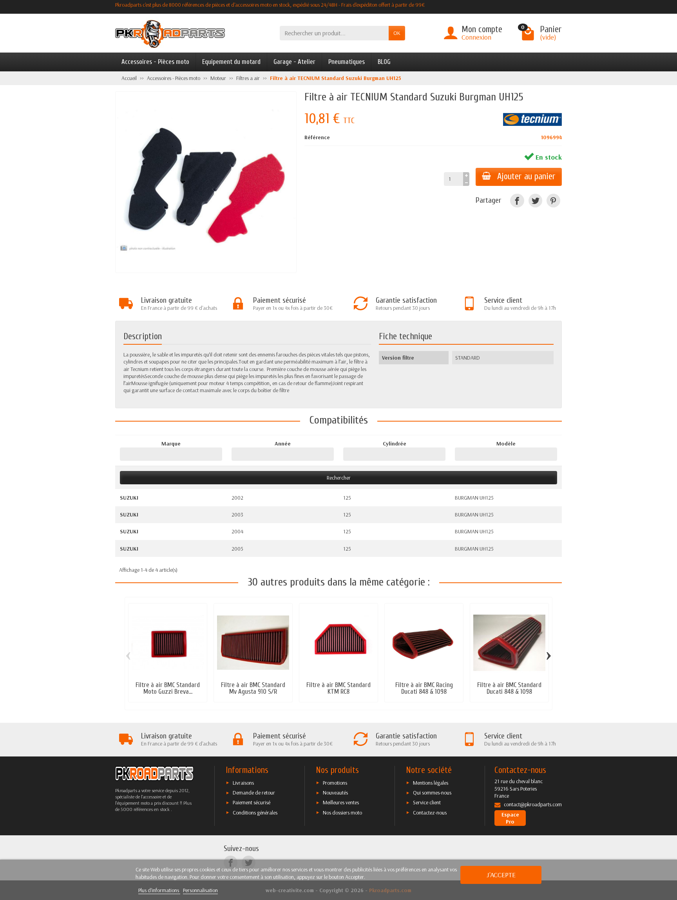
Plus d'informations (159, 890)
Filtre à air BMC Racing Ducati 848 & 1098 (424, 688)
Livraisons (243, 782)
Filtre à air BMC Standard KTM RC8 (338, 688)
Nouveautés (335, 792)
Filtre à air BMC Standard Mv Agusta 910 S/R (253, 688)
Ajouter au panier (526, 176)
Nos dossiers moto (342, 812)
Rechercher (339, 477)
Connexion (476, 37)
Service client (427, 802)
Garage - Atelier (294, 61)
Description (142, 336)
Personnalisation (200, 890)
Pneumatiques (346, 61)
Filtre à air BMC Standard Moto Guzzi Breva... (168, 688)
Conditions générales (255, 812)
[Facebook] (517, 200)
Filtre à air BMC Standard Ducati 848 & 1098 (509, 688)
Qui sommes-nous (432, 792)
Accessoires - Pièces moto (155, 61)
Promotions (335, 782)
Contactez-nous (430, 812)
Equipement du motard (231, 61)
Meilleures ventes (341, 802)
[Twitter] (535, 200)
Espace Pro (510, 818)
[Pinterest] (553, 200)
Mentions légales (430, 782)
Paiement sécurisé (251, 802)
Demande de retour (254, 792)
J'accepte (501, 874)
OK (396, 32)
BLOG (384, 61)
